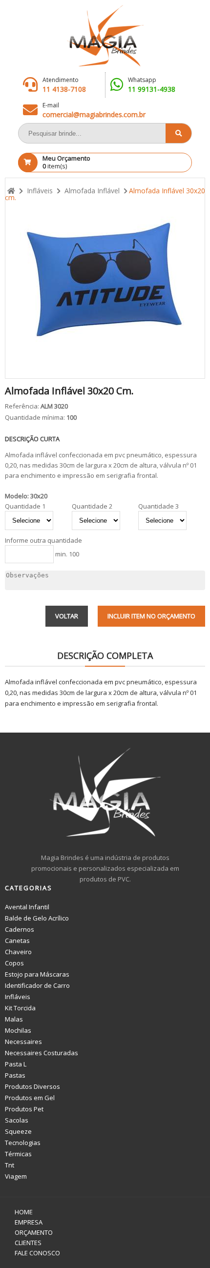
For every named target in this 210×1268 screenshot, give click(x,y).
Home (24, 1211)
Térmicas (18, 1153)
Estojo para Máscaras (37, 974)
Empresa (28, 1222)
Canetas (17, 940)
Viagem (16, 1176)
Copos (14, 963)
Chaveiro (18, 951)
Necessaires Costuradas (41, 1052)
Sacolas (16, 1120)
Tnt (9, 1165)
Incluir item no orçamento (151, 616)
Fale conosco (37, 1252)
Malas (14, 1019)
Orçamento (34, 1232)
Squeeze (18, 1131)
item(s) (66, 162)
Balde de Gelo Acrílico (37, 918)
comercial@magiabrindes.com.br (94, 114)
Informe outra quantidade (43, 540)
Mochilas (18, 1030)
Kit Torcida (20, 1007)
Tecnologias (23, 1142)
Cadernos (19, 929)
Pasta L (15, 1064)
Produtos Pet (24, 1108)
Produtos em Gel (30, 1097)
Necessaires (23, 1041)
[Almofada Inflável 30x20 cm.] (105, 278)
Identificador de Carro (37, 985)
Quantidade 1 (25, 506)
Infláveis (17, 996)
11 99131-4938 (151, 89)
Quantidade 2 (92, 506)
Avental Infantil (27, 906)
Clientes (28, 1242)
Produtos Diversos (32, 1086)
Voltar (66, 616)
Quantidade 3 (158, 506)
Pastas (15, 1075)
